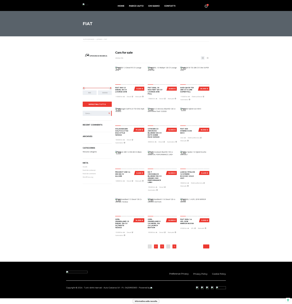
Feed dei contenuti (89, 170)
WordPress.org (88, 177)
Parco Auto (136, 6)
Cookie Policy (219, 274)
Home (121, 6)
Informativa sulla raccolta (146, 301)
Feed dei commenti (89, 174)
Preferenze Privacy (179, 274)
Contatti (169, 6)
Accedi (85, 167)
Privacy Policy (200, 274)
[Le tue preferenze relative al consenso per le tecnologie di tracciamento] (288, 300)
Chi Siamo (154, 6)
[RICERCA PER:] (97, 113)
